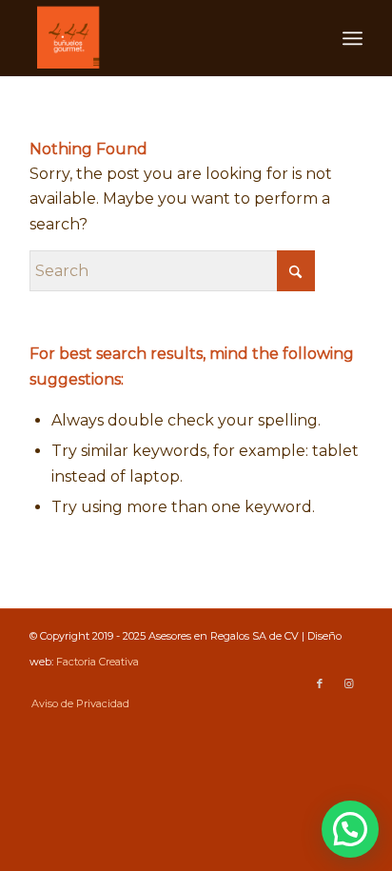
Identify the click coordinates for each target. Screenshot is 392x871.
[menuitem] (353, 38)
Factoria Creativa (97, 661)
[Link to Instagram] (348, 683)
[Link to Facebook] (319, 683)
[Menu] (353, 38)
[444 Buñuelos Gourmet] (162, 38)
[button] (350, 829)
